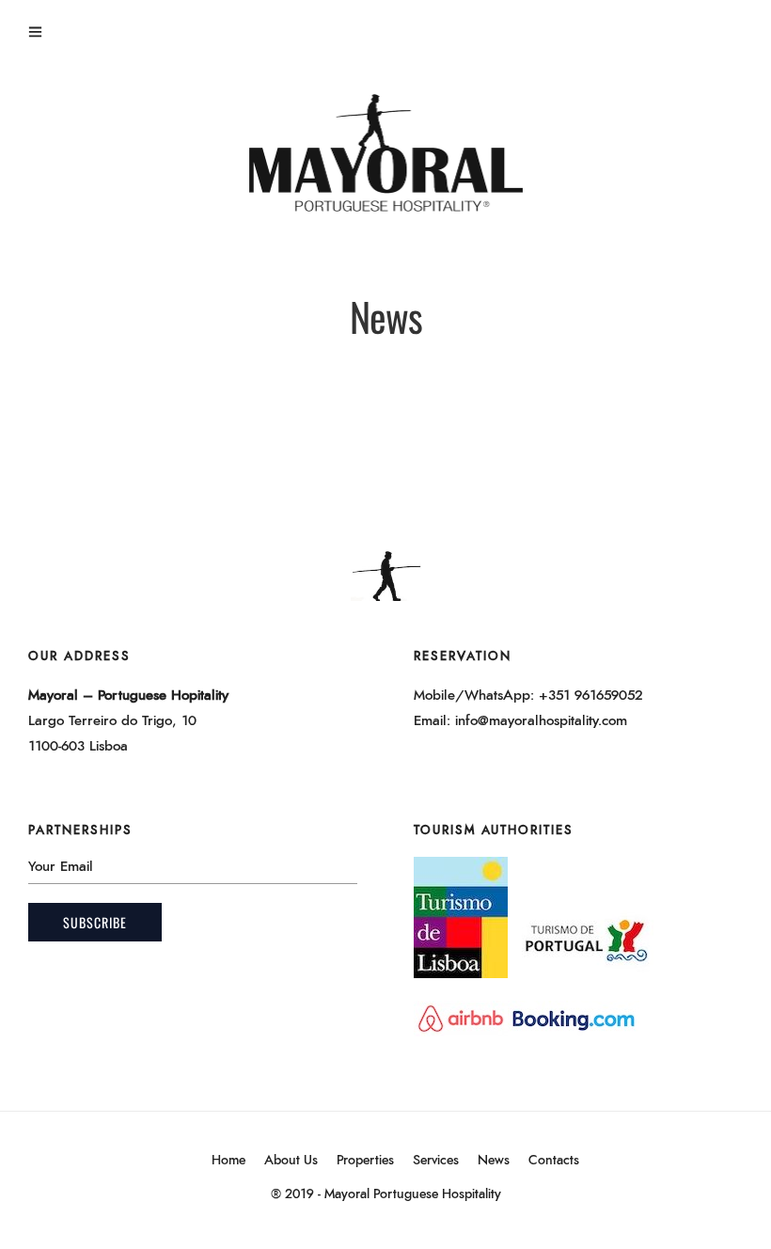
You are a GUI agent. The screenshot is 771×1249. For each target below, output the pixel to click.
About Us (291, 1160)
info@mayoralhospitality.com (541, 721)
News (494, 1160)
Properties (365, 1160)
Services (436, 1160)
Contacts (553, 1160)
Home (228, 1160)
